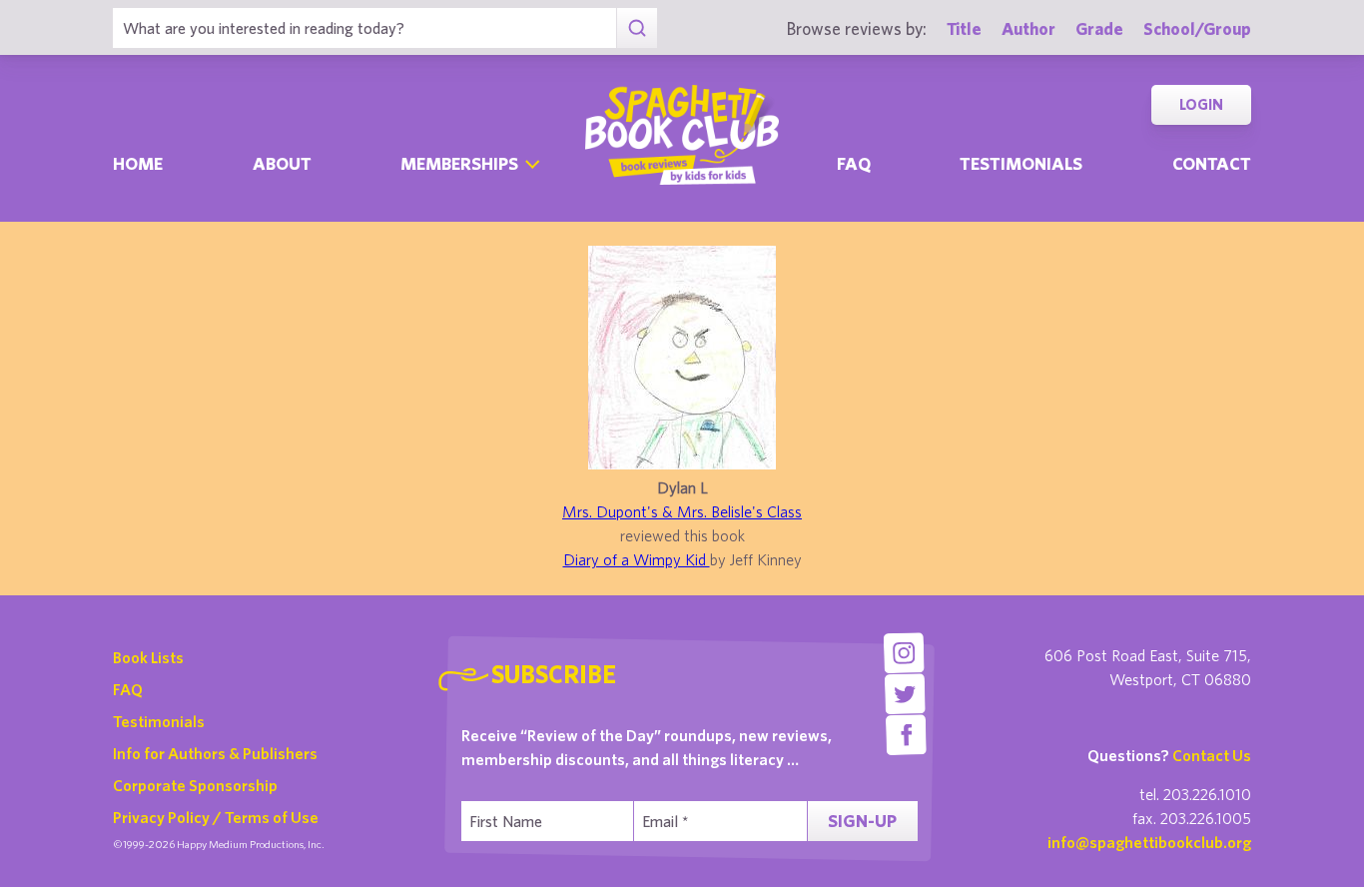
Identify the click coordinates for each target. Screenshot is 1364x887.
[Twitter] (905, 693)
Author (1028, 28)
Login (1201, 104)
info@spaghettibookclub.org (1149, 842)
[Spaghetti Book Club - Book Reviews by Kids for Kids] (682, 135)
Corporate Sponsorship (195, 785)
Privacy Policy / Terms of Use (216, 817)
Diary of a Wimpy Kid (636, 559)
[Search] (636, 28)
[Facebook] (906, 734)
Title (964, 28)
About (282, 163)
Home (138, 163)
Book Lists (148, 657)
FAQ (128, 689)
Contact (1211, 163)
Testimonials (1021, 163)
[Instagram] (903, 652)
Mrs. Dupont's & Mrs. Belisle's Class (682, 511)
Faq (854, 163)
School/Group (1197, 28)
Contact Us (1211, 755)
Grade (1099, 28)
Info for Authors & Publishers (215, 753)
